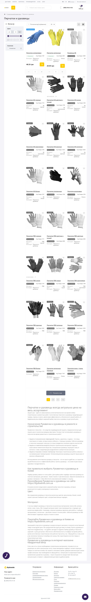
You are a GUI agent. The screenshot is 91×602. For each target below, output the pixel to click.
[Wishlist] (43, 30)
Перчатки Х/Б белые (33, 191)
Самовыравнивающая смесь (40, 575)
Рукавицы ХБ (71, 53)
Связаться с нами (58, 587)
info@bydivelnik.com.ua (74, 578)
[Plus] (42, 72)
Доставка (8, 1)
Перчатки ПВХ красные (34, 325)
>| (63, 399)
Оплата (14, 1)
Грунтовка (35, 573)
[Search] (27, 7)
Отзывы (56, 585)
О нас (39, 1)
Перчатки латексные (54, 53)
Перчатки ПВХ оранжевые (76, 280)
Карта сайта (57, 589)
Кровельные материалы (39, 571)
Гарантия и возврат (59, 577)
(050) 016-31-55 (68, 7)
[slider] (8, 36)
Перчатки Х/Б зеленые (75, 147)
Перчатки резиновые (74, 191)
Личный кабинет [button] (81, 1)
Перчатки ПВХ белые (33, 368)
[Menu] (13, 8)
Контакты (21, 1)
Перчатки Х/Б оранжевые (34, 147)
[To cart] (42, 64)
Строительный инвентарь (14, 14)
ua (66, 1)
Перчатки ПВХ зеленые (54, 325)
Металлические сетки (38, 579)
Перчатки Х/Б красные (54, 147)
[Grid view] (83, 24)
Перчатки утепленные (54, 191)
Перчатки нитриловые (33, 53)
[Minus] (29, 72)
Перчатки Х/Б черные (33, 100)
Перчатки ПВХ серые (54, 280)
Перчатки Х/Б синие (74, 100)
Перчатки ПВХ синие (33, 280)
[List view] (79, 24)
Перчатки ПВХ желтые (74, 325)
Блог (43, 1)
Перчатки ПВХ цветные (75, 236)
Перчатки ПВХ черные (33, 236)
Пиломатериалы (37, 577)
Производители (30, 1)
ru (63, 1)
